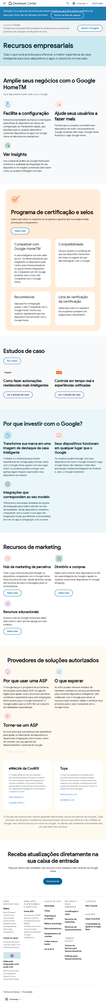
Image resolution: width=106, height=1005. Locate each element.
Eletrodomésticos (52, 928)
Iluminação (49, 905)
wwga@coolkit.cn (17, 802)
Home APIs (29, 911)
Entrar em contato (16, 751)
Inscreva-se (53, 881)
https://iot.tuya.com (68, 794)
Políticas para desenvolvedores (73, 957)
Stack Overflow (92, 919)
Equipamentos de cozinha (52, 935)
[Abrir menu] (4, 3)
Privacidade (27, 992)
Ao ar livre (49, 949)
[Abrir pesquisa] (67, 3)
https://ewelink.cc (16, 797)
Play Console (91, 905)
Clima (47, 910)
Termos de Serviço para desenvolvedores (73, 948)
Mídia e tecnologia (53, 923)
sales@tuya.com (67, 800)
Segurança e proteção (50, 917)
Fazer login (97, 3)
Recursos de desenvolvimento (73, 928)
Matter (6, 908)
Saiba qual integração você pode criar (11, 964)
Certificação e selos (71, 912)
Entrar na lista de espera (67, 15)
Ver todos (12, 361)
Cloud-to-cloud (10, 938)
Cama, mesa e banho (51, 942)
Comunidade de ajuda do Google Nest (93, 927)
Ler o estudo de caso (18, 394)
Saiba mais (20, 231)
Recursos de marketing (71, 920)
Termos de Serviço (11, 992)
